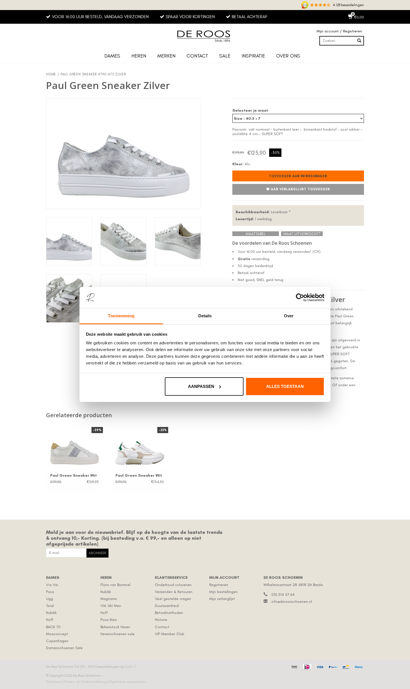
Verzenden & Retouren (173, 591)
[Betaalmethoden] (293, 666)
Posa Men (108, 619)
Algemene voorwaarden (127, 682)
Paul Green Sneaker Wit (73, 475)
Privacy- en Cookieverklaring (85, 682)
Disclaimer (54, 682)
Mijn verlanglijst (222, 598)
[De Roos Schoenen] (205, 36)
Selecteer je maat (250, 110)
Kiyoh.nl (130, 667)
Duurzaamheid (167, 605)
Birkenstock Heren (115, 627)
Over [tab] (288, 315)
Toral (50, 605)
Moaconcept (57, 634)
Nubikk (51, 612)
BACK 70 (53, 627)
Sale (224, 56)
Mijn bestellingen (223, 591)
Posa (50, 591)
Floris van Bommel (115, 584)
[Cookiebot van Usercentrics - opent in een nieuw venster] (300, 297)
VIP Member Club (169, 634)
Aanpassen (201, 386)
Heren (138, 56)
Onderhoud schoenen (173, 584)
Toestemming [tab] (121, 315)
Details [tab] (205, 315)
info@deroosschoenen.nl (291, 601)
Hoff (49, 619)
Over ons (288, 56)
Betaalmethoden (169, 612)
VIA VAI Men (110, 605)
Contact (197, 56)
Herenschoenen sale (117, 634)
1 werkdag (254, 219)
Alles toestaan (285, 386)
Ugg (49, 598)
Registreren (218, 584)
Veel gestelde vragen (173, 598)
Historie (161, 619)
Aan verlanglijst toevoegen (300, 189)
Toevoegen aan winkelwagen (298, 176)
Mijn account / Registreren (339, 31)
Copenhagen (57, 640)
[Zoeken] (359, 40)
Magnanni (108, 598)
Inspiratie (253, 56)
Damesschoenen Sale (64, 647)
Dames (112, 56)
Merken (166, 56)
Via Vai (52, 584)
